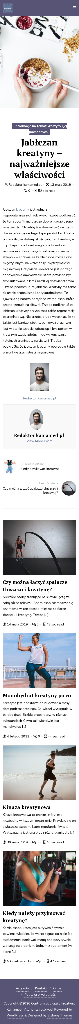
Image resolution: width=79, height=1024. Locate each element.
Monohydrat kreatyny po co (37, 695)
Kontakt (41, 988)
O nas (57, 988)
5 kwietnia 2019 (19, 961)
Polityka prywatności (40, 994)
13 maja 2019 (60, 184)
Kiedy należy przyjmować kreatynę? (34, 917)
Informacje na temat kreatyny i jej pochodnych (41, 129)
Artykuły (22, 988)
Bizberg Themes (59, 1015)
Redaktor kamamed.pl (25, 184)
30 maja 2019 (17, 842)
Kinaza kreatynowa (27, 807)
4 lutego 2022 (18, 736)
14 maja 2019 (17, 624)
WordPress (15, 1015)
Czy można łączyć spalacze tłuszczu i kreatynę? (35, 586)
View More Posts (39, 441)
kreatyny (22, 209)
